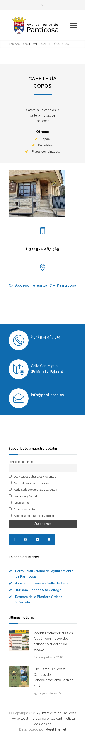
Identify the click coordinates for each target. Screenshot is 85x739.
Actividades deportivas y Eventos (35, 489)
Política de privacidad (46, 718)
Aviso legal (20, 718)
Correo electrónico (21, 461)
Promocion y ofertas (26, 509)
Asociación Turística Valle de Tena (41, 583)
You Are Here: (19, 44)
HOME (33, 44)
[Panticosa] (39, 25)
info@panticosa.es (47, 395)
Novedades (21, 503)
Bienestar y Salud (25, 496)
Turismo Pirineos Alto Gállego (38, 590)
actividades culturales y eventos (34, 476)
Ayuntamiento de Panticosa (56, 713)
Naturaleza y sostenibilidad (31, 483)
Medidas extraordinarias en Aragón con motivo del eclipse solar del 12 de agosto (53, 641)
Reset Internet (56, 729)
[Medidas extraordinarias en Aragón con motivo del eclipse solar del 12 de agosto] (19, 640)
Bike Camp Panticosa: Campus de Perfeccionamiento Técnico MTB (53, 677)
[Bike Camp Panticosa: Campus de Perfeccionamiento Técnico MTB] (19, 676)
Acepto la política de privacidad (33, 515)
